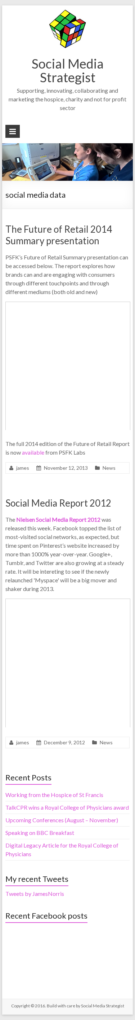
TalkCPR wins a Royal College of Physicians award (67, 807)
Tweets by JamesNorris (34, 893)
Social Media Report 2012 (58, 503)
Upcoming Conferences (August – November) (61, 820)
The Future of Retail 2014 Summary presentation (58, 234)
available (33, 452)
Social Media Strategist (68, 70)
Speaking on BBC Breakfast (39, 832)
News (109, 468)
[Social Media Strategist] (67, 12)
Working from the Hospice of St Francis (54, 794)
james (22, 468)
